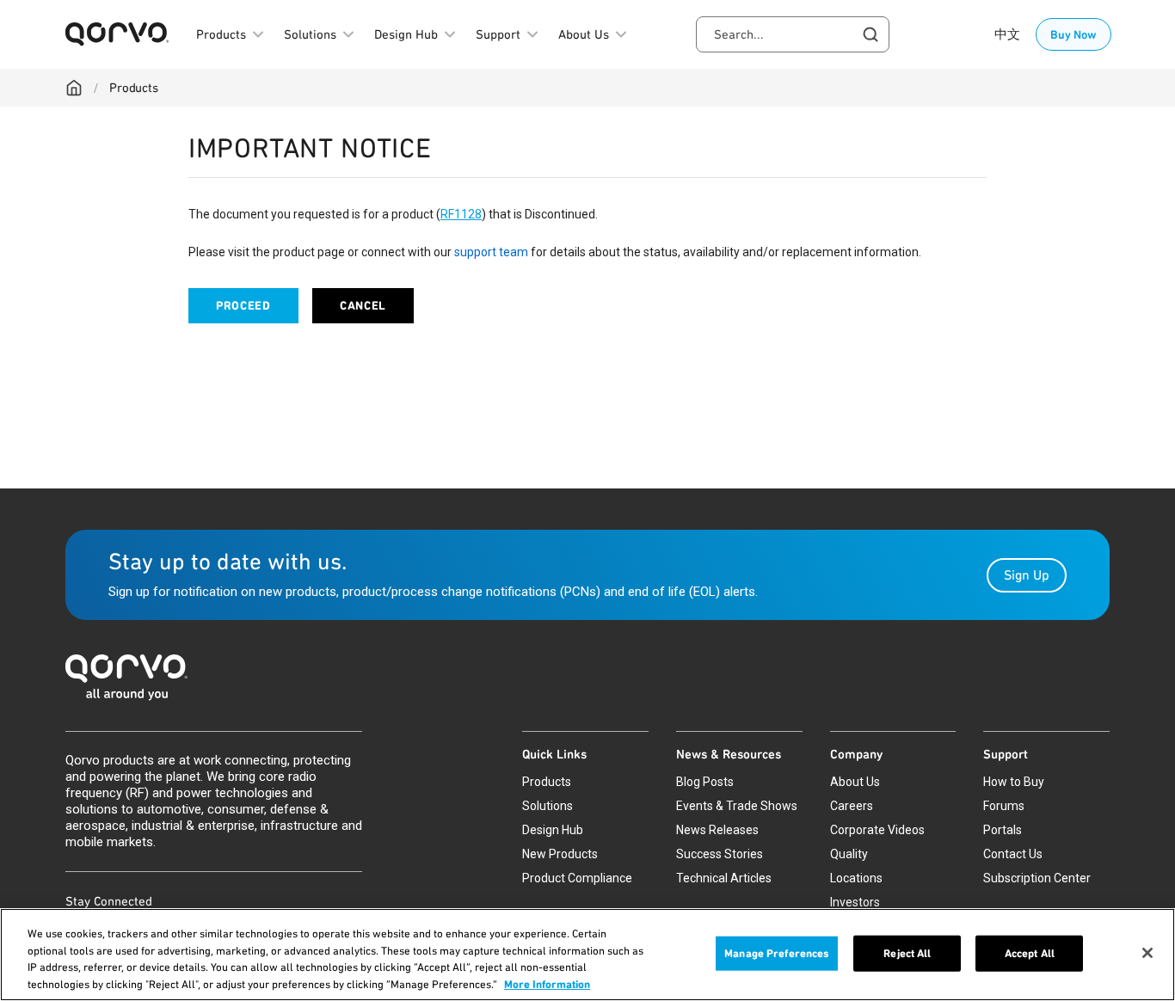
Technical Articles (724, 878)
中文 (1007, 34)
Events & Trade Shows (736, 806)
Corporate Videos (877, 830)
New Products (560, 854)
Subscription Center (1037, 878)
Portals (1002, 830)
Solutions (547, 806)
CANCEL (363, 305)
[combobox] (792, 34)
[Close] (1147, 953)
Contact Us (1013, 854)
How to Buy (1013, 782)
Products (133, 87)
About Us (855, 782)
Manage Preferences (776, 953)
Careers (851, 806)
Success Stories (719, 854)
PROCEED (243, 305)
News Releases (717, 830)
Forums (1003, 806)
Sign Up (1026, 575)
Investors (855, 902)
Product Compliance (577, 878)
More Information (547, 983)
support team (491, 252)
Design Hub (552, 830)
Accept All (1030, 953)
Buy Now (1073, 34)
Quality (849, 854)
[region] (587, 954)
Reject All (907, 953)
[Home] (74, 87)
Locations (856, 878)
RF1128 (461, 214)
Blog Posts (705, 782)
